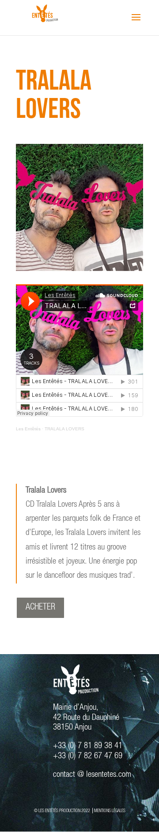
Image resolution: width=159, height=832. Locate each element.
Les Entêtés (28, 428)
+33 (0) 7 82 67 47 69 (87, 756)
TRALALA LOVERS (64, 428)
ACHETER (40, 607)
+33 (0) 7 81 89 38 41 (87, 746)
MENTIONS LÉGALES (109, 811)
